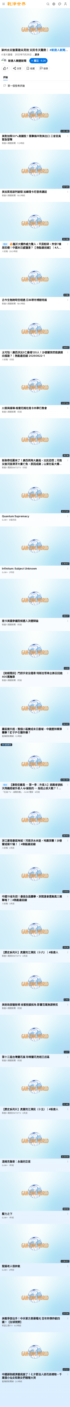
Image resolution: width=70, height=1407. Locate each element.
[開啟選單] (3, 3)
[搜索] (47, 3)
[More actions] (67, 136)
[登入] (65, 3)
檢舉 (45, 68)
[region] (35, 27)
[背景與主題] (59, 3)
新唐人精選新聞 (17, 60)
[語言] (53, 3)
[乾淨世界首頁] (16, 4)
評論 (5, 77)
